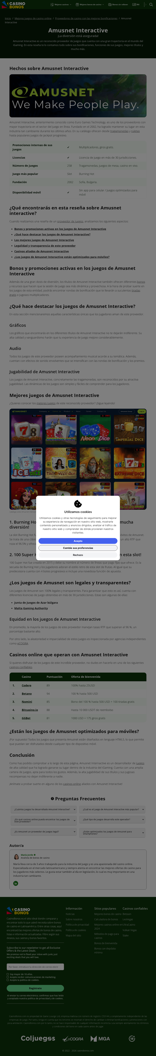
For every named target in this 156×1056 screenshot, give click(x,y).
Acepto (78, 540)
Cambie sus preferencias (78, 547)
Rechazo (78, 554)
